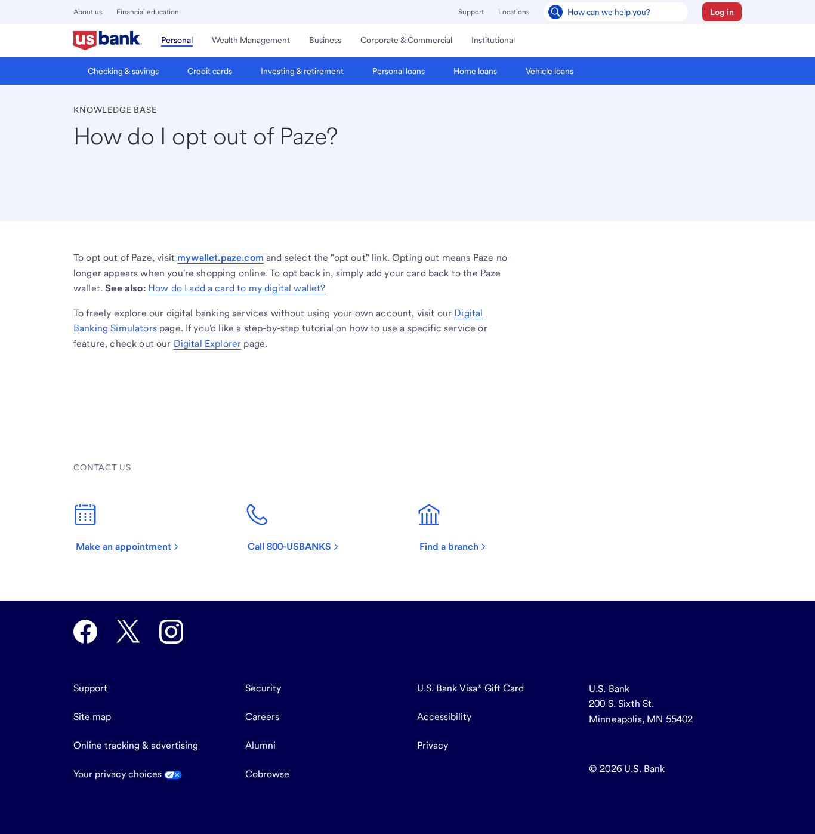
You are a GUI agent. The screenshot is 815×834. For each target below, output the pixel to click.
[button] (722, 11)
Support (471, 12)
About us (87, 12)
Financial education (147, 12)
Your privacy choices (118, 774)
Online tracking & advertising (135, 745)
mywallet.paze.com (220, 257)
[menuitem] (108, 40)
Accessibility (444, 716)
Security (263, 688)
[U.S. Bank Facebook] (85, 632)
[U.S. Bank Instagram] (171, 632)
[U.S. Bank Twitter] (128, 632)
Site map (92, 716)
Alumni (260, 745)
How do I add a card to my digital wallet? (237, 288)
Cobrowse (267, 774)
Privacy (432, 745)
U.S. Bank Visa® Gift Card (470, 688)
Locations (513, 12)
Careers (262, 716)
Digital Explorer (208, 343)
